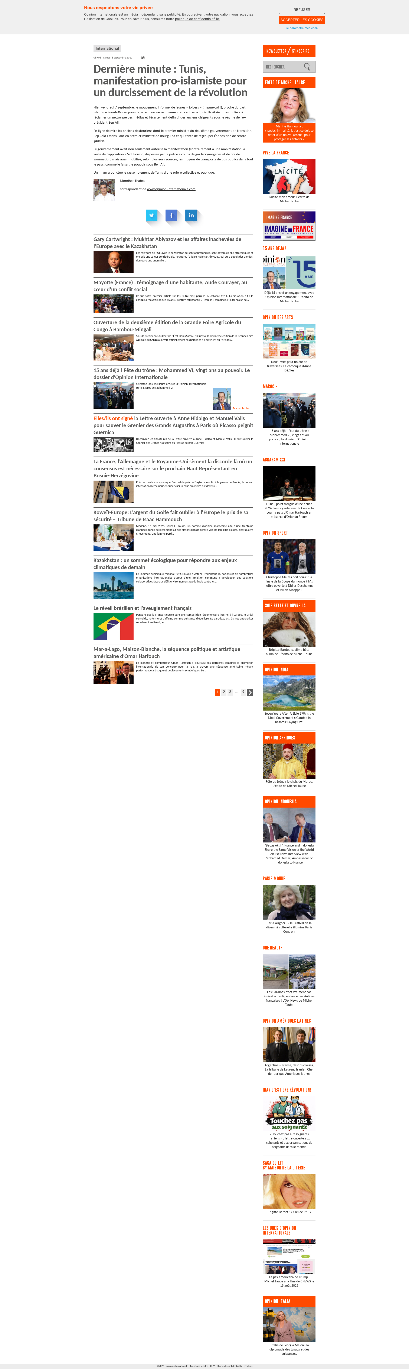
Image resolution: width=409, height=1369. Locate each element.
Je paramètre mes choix (302, 28)
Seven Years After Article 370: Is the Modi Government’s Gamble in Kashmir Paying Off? (289, 718)
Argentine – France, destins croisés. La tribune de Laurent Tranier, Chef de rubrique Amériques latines (289, 1070)
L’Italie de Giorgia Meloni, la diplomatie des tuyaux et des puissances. (289, 1350)
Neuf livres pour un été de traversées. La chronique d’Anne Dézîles (289, 366)
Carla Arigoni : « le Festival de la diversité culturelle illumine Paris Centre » (289, 928)
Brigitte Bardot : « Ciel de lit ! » (289, 1212)
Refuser (302, 9)
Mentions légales (199, 1366)
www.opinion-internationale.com (171, 189)
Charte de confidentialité (229, 1366)
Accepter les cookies (302, 20)
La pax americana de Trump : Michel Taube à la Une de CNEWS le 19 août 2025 (289, 1282)
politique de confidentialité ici (197, 19)
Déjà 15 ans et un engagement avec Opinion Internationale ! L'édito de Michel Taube (289, 297)
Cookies (248, 1366)
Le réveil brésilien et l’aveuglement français (143, 608)
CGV (212, 1366)
